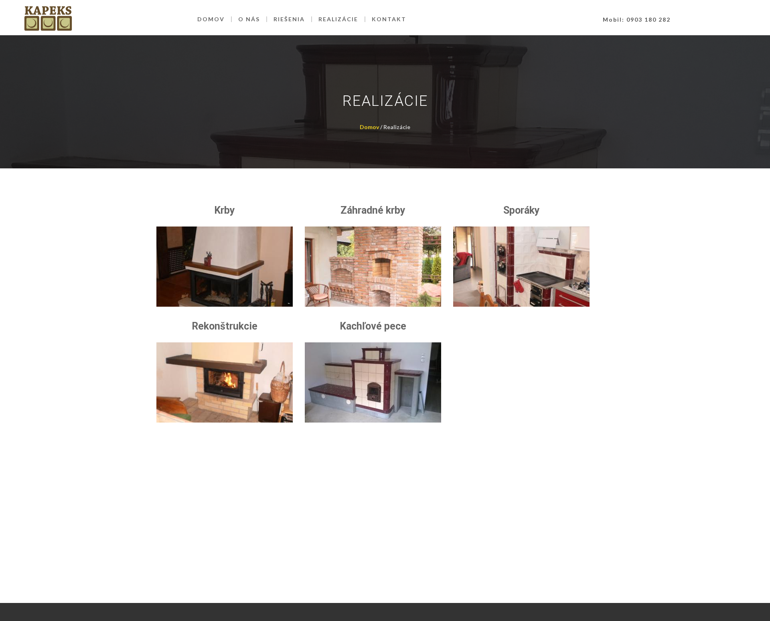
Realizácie (338, 19)
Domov (211, 19)
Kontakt (389, 19)
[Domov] (48, 19)
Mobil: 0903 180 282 (637, 19)
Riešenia (289, 19)
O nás (249, 19)
